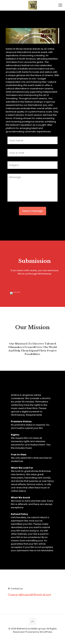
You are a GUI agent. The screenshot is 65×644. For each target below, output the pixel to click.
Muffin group (38, 628)
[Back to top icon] (32, 621)
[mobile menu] (60, 5)
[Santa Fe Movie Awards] (32, 5)
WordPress (46, 632)
